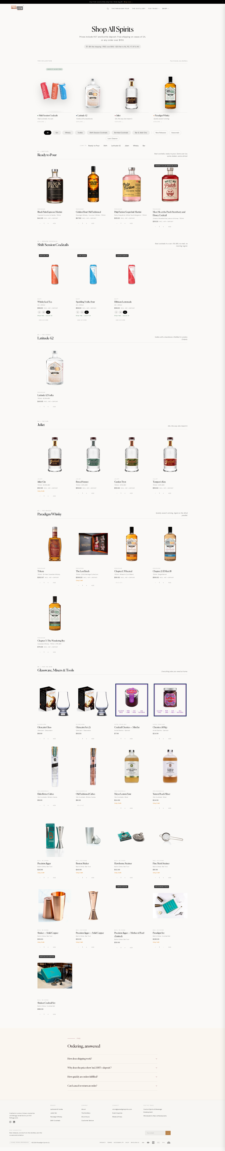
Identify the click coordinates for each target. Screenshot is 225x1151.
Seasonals (175, 133)
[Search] (108, 9)
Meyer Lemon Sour (122, 794)
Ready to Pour (93, 146)
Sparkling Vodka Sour (85, 302)
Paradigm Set (158, 933)
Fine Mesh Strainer (161, 864)
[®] (17, 9)
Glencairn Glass (44, 727)
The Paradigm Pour (120, 8)
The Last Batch (82, 571)
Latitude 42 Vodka (46, 395)
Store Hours (85, 1117)
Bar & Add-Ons (141, 133)
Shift (105, 146)
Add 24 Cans (43, 320)
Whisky (68, 133)
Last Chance (112, 138)
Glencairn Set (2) (83, 727)
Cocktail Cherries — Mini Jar (127, 727)
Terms (109, 1142)
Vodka (80, 133)
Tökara (41, 571)
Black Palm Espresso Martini (50, 212)
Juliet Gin (42, 482)
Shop (164, 8)
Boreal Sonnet (82, 482)
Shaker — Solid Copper (48, 933)
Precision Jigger (44, 864)
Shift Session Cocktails (98, 133)
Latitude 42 (116, 146)
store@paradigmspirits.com (122, 1109)
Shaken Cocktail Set (46, 1003)
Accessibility (119, 1142)
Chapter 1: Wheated (123, 571)
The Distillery (139, 8)
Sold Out (119, 582)
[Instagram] (10, 1122)
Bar (144, 146)
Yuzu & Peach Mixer (161, 794)
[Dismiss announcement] (222, 2)
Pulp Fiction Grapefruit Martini (127, 212)
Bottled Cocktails (121, 133)
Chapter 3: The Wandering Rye (51, 641)
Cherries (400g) (160, 727)
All (48, 133)
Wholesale (135, 1142)
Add (54, 223)
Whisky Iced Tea (45, 302)
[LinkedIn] (14, 1122)
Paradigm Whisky (56, 1117)
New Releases (161, 133)
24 (48, 312)
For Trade (153, 8)
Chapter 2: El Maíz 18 (162, 571)
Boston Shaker (82, 864)
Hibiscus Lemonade (123, 302)
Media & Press (117, 1117)
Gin (57, 133)
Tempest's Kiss (159, 482)
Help (127, 1142)
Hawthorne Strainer (123, 864)
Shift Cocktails (55, 1120)
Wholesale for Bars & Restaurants (155, 1116)
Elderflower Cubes (46, 794)
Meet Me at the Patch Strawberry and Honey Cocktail (169, 213)
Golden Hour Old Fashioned (88, 212)
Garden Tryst (120, 482)
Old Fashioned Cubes (85, 794)
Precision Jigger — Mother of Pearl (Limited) (129, 934)
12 (43, 312)
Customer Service (87, 1120)
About (83, 1109)
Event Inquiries (117, 1113)
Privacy (102, 1142)
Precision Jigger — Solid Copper (90, 933)
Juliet (127, 146)
